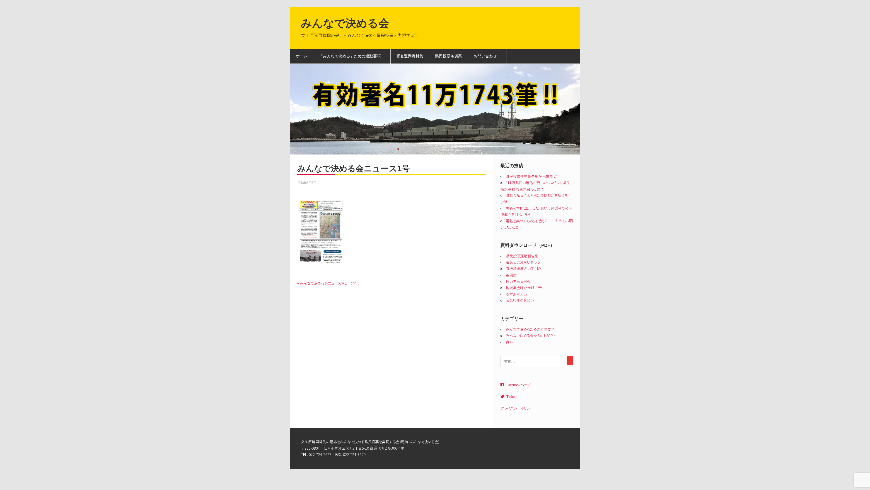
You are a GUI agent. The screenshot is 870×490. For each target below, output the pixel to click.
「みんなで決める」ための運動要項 (350, 56)
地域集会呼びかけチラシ (525, 287)
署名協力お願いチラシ (523, 262)
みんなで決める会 (345, 23)
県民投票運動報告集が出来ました (532, 176)
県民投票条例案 (448, 56)
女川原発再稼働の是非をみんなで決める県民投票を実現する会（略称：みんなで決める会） (370, 441)
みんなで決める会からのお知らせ (531, 335)
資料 (509, 342)
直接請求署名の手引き (523, 268)
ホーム (301, 56)
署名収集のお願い (520, 300)
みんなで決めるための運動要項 (530, 329)
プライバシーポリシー (517, 408)
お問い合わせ (485, 56)
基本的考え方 (516, 294)
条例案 (511, 275)
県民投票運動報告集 (522, 256)
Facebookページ (518, 384)
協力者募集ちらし (519, 281)
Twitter (511, 396)
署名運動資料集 (409, 56)
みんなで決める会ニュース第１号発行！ (330, 283)
